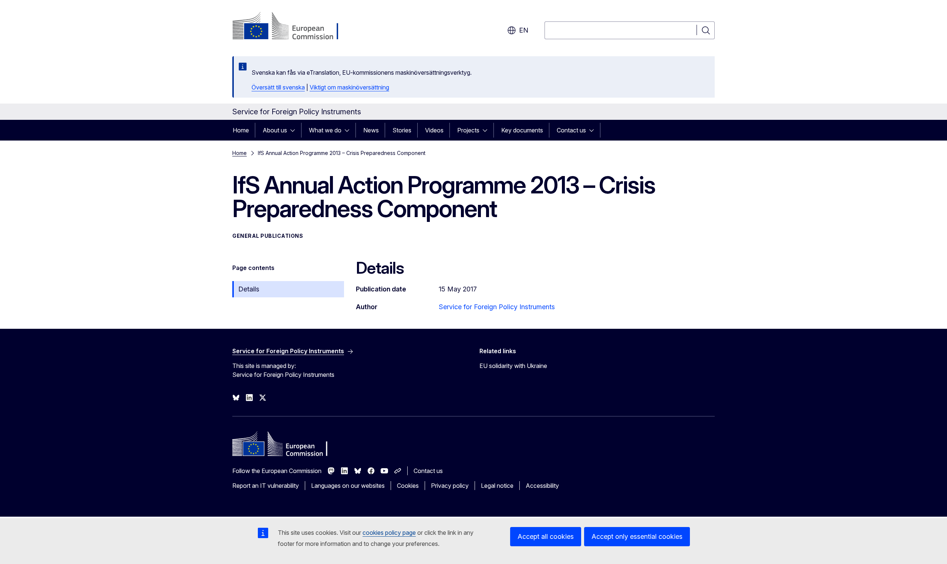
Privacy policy (450, 485)
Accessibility (542, 485)
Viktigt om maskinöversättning (349, 87)
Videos (434, 130)
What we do (325, 130)
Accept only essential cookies (637, 536)
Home (241, 130)
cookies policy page (389, 532)
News (371, 130)
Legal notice (497, 485)
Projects (468, 130)
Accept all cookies (546, 536)
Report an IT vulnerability (265, 485)
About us (275, 130)
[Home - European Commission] (292, 26)
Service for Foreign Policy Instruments (497, 307)
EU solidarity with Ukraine (513, 365)
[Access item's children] (295, 130)
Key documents (522, 130)
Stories (401, 130)
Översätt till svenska (278, 87)
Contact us (571, 130)
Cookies (408, 485)
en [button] (523, 30)
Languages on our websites (348, 485)
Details (248, 289)
